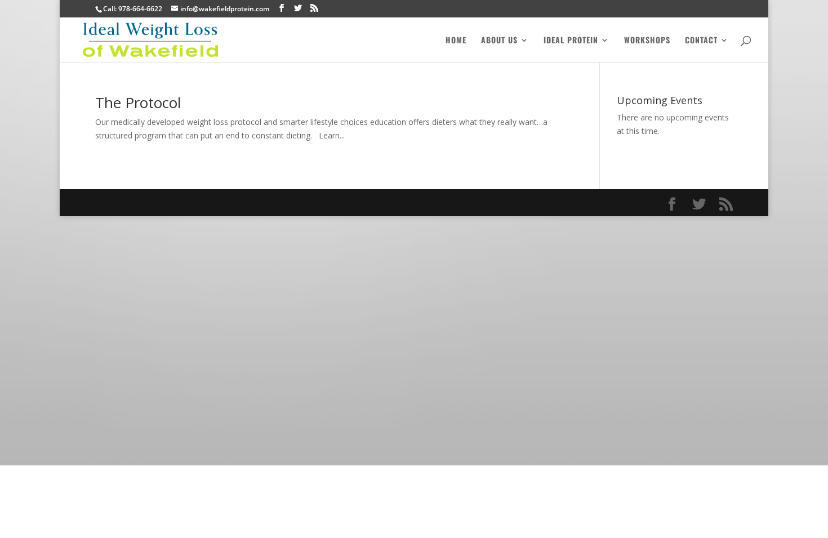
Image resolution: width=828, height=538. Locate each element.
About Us (499, 41)
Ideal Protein (571, 41)
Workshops (647, 41)
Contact (701, 41)
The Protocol (138, 102)
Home (456, 41)
